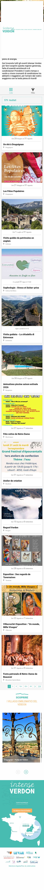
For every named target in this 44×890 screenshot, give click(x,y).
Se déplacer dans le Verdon (22, 811)
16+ (20, 686)
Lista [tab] (11, 93)
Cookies (32, 866)
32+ (26, 686)
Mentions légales (15, 866)
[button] (20, 29)
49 (31, 686)
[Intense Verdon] (8, 29)
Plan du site (25, 866)
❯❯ (39, 686)
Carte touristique (22, 803)
